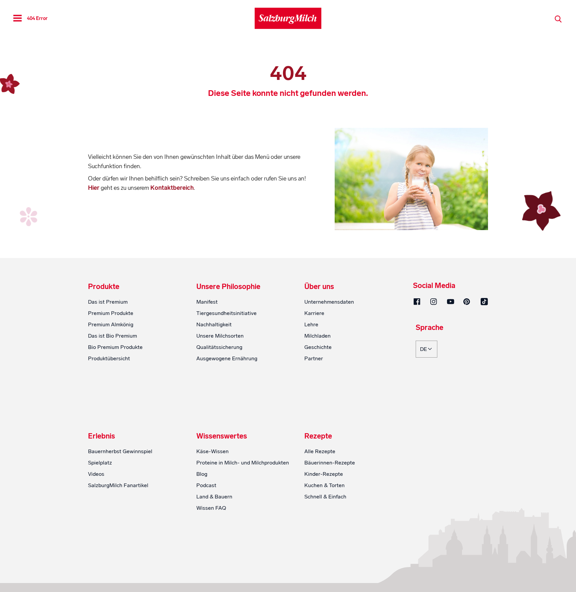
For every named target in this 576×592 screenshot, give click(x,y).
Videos (96, 474)
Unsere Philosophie (228, 286)
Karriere (314, 313)
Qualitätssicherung (219, 347)
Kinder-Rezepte (323, 474)
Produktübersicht (109, 358)
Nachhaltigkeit (214, 324)
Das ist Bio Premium (112, 336)
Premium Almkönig (110, 324)
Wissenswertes (221, 436)
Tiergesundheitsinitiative (226, 313)
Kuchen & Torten (324, 485)
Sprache (429, 328)
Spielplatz (100, 462)
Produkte (103, 286)
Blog (201, 474)
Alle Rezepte (319, 451)
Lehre (311, 324)
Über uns (319, 286)
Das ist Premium (108, 302)
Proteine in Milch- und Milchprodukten (242, 462)
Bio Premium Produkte (115, 347)
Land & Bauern (214, 496)
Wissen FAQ (211, 508)
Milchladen (317, 336)
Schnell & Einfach (325, 496)
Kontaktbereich (172, 187)
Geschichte (318, 347)
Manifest (207, 302)
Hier (94, 187)
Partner (313, 358)
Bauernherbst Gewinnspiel (120, 451)
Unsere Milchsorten (220, 336)
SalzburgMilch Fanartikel (118, 485)
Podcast (206, 485)
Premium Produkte (110, 313)
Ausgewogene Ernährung (226, 358)
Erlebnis (101, 436)
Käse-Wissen (212, 451)
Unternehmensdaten (329, 302)
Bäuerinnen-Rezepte (329, 462)
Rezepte (318, 436)
